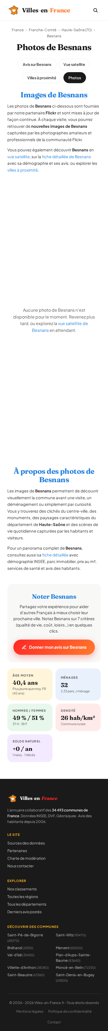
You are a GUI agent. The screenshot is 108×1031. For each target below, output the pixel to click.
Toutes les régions (22, 896)
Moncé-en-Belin (76, 967)
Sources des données (26, 843)
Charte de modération (26, 858)
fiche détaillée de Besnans (66, 156)
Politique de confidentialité (70, 1011)
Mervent (69, 947)
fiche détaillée (55, 554)
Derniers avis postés (24, 911)
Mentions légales (30, 1011)
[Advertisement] (54, 232)
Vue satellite (74, 64)
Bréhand (20, 947)
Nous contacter (20, 865)
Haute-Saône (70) (77, 30)
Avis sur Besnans (37, 64)
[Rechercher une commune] (95, 10)
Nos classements (22, 888)
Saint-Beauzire (26, 974)
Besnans (54, 36)
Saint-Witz (71, 935)
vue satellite (18, 156)
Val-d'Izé (20, 955)
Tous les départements (26, 904)
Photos (74, 77)
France (18, 30)
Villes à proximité (41, 77)
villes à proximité (22, 169)
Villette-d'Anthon (28, 967)
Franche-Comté (42, 30)
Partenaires (17, 850)
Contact (54, 1022)
